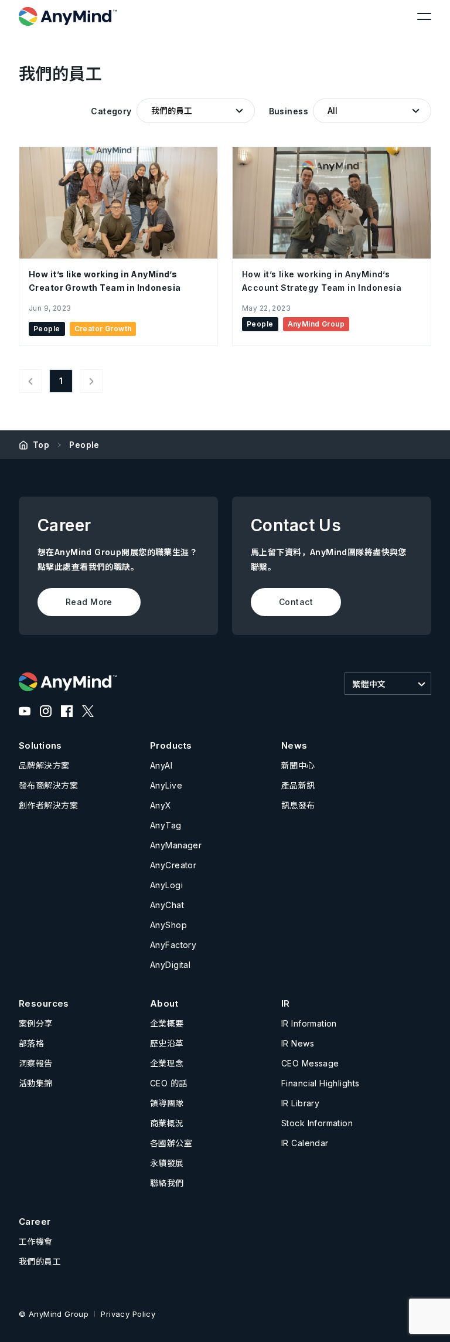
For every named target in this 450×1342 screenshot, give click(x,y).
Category (111, 111)
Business (288, 111)
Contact (296, 602)
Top (41, 445)
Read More (89, 602)
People (84, 445)
